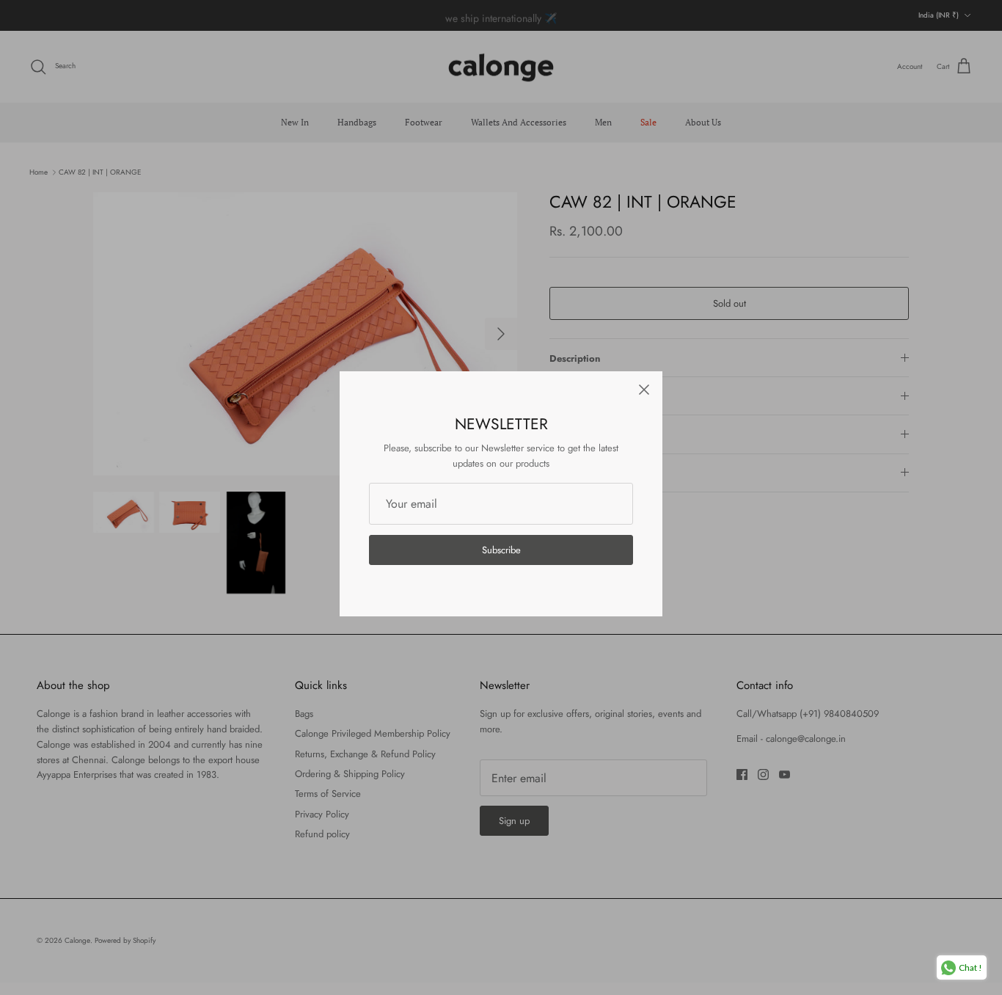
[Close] (644, 389)
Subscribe (501, 550)
